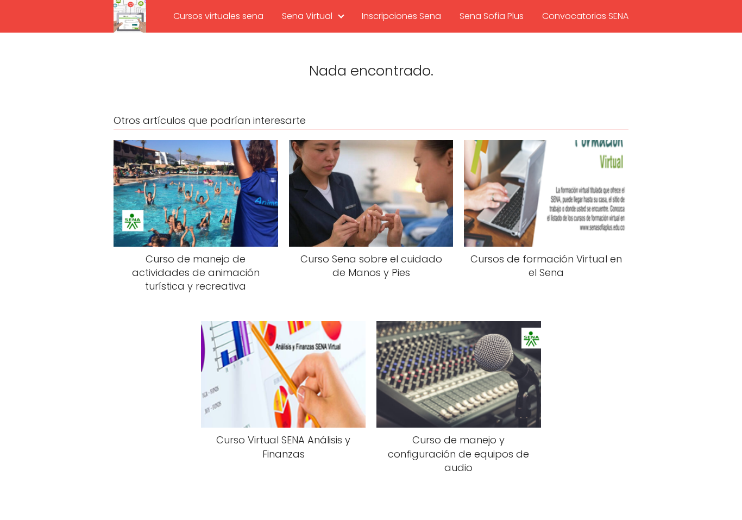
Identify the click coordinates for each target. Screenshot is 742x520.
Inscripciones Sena (401, 16)
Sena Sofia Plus (492, 16)
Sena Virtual (307, 16)
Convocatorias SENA (585, 16)
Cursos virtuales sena (218, 16)
